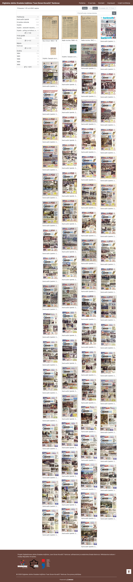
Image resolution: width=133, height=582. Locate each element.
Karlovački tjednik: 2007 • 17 (70, 307)
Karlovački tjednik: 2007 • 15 (109, 320)
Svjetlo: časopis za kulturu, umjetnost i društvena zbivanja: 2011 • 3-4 (70, 57)
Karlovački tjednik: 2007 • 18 (51, 309)
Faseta (85, 8)
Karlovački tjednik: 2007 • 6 (51, 393)
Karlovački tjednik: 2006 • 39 (109, 519)
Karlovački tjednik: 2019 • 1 (109, 41)
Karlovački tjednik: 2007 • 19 (109, 292)
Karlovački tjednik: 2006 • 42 (51, 506)
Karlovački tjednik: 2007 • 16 (89, 319)
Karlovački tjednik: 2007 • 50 (70, 84)
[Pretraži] (114, 13)
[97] (30, 67)
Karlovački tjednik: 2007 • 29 (70, 224)
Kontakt (101, 3)
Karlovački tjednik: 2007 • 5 (70, 391)
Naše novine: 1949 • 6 (69, 40)
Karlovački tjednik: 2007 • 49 (89, 96)
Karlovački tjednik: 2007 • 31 (109, 208)
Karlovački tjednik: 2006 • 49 (70, 448)
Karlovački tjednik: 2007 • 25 (70, 252)
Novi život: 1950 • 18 (50, 41)
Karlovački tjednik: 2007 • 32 (89, 208)
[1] (30, 40)
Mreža (95, 8)
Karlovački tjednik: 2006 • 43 (109, 490)
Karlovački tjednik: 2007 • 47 (51, 114)
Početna (82, 3)
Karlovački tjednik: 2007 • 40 (109, 153)
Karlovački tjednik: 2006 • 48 (89, 460)
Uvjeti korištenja (124, 3)
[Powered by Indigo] (66, 579)
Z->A (112, 8)
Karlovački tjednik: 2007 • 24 (89, 263)
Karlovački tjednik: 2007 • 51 (51, 86)
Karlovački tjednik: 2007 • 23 (109, 264)
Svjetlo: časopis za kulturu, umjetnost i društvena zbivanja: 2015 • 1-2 (51, 58)
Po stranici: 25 (103, 8)
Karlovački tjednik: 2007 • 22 (51, 281)
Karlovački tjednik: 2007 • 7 (109, 376)
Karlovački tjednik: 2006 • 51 (109, 432)
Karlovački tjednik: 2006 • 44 (89, 489)
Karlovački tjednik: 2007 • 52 (109, 69)
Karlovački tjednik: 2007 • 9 (70, 363)
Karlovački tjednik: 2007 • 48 (109, 97)
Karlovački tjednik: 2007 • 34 (51, 198)
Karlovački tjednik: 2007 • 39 (51, 170)
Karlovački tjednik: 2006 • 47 (109, 461)
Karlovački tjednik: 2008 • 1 (89, 68)
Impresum (111, 3)
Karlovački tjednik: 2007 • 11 (109, 348)
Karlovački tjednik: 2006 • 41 (70, 505)
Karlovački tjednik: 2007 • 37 (70, 168)
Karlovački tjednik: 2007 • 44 (109, 125)
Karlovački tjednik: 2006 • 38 (51, 535)
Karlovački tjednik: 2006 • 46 (51, 477)
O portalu (91, 3)
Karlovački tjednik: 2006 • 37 (70, 533)
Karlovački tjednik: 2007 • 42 (70, 140)
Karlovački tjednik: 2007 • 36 (89, 180)
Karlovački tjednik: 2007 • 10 (51, 365)
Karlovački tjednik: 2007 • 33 (70, 196)
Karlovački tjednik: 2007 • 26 (51, 253)
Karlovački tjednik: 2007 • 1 (70, 419)
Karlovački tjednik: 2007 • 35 (109, 181)
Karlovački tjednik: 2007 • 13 (70, 335)
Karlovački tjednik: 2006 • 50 (51, 448)
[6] (30, 33)
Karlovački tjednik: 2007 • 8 (89, 375)
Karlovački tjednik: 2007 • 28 (89, 236)
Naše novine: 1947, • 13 (89, 40)
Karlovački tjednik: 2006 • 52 (89, 431)
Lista (90, 8)
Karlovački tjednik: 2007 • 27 (109, 236)
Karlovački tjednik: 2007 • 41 (89, 152)
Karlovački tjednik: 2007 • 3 (109, 404)
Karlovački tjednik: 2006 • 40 (89, 518)
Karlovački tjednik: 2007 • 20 (89, 291)
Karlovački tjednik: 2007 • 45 (89, 124)
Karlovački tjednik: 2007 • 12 (89, 347)
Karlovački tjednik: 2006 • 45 (70, 476)
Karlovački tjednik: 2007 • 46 (70, 112)
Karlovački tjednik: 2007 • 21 (70, 280)
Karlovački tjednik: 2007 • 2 (51, 421)
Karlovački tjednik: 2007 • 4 (89, 403)
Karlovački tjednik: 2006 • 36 (89, 546)
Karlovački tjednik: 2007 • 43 (51, 142)
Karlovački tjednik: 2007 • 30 (51, 225)
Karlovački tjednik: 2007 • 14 (51, 337)
